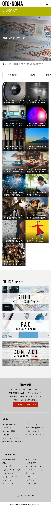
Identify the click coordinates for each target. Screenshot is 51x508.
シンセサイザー (32, 463)
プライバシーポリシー (11, 438)
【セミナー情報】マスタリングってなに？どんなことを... (13, 125)
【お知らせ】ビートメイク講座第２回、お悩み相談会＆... (13, 194)
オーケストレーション (34, 466)
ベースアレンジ (8, 484)
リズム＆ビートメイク (11, 470)
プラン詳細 (6, 428)
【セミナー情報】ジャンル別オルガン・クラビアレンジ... (13, 148)
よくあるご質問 (8, 431)
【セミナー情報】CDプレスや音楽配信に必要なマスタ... (14, 101)
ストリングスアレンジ (34, 470)
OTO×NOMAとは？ (9, 424)
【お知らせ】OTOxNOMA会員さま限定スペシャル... (36, 194)
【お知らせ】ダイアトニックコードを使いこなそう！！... (13, 217)
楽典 (4, 463)
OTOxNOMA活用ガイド (34, 428)
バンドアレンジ (8, 473)
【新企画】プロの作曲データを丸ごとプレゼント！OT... (36, 171)
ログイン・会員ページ (34, 424)
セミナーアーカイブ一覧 (35, 435)
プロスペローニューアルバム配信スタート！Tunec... (36, 240)
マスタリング (31, 484)
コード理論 (6, 466)
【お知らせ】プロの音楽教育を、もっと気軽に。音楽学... (36, 217)
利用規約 (5, 435)
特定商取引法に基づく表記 (12, 442)
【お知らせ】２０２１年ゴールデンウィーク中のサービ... (13, 171)
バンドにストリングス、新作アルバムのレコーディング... (13, 263)
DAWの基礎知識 (8, 459)
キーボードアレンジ (10, 477)
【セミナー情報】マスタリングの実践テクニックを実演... (36, 101)
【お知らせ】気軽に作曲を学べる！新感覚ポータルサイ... (13, 240)
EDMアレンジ (31, 459)
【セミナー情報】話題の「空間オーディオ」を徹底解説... (36, 125)
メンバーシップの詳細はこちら (25, 405)
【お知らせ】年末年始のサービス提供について (36, 148)
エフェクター (31, 477)
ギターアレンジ (8, 480)
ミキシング (30, 480)
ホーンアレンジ (32, 473)
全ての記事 (12, 75)
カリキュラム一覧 (32, 431)
